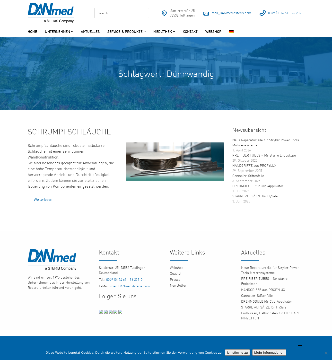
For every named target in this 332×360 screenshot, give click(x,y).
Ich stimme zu (237, 352)
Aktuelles (90, 31)
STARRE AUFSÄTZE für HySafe (255, 196)
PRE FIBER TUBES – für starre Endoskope (264, 155)
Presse (175, 279)
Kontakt (190, 31)
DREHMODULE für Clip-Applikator (257, 186)
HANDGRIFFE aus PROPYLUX (254, 165)
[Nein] (325, 353)
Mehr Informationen (269, 352)
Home (32, 31)
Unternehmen (57, 31)
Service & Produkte (125, 31)
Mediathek (162, 31)
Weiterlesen (43, 199)
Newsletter (178, 285)
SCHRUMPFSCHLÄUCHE (69, 131)
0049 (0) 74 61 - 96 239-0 (286, 13)
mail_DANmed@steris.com (231, 13)
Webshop (213, 31)
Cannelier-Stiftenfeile (248, 176)
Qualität (176, 273)
